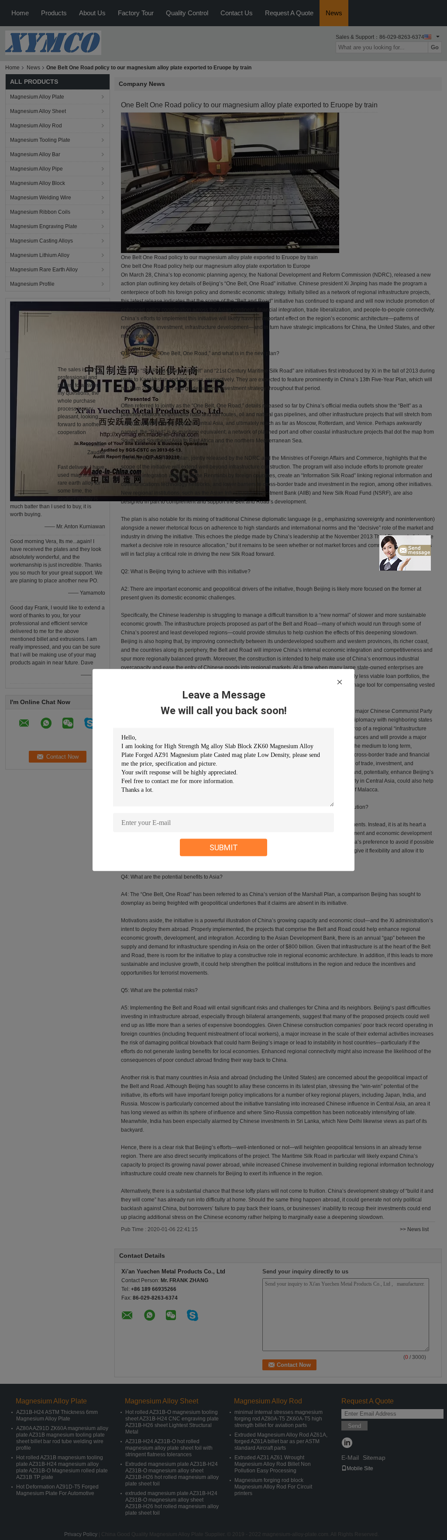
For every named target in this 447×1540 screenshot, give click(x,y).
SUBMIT (224, 847)
